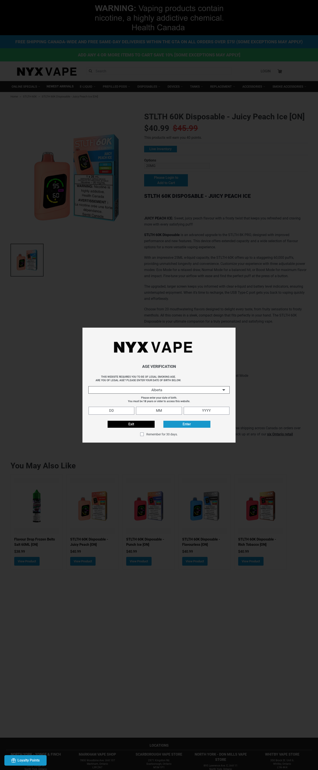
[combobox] (159, 389)
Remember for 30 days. (162, 434)
